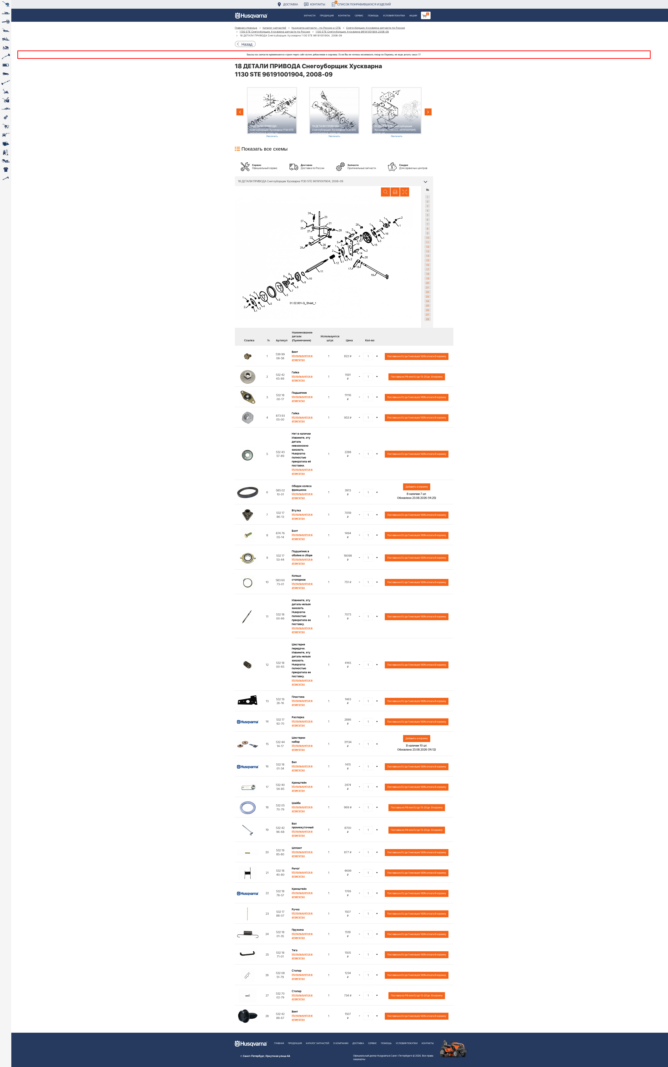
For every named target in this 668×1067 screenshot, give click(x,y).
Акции (413, 15)
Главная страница (246, 28)
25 (427, 305)
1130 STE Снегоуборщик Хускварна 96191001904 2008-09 (352, 32)
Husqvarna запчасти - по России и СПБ (316, 28)
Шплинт (297, 848)
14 (427, 255)
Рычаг (296, 868)
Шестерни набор (298, 740)
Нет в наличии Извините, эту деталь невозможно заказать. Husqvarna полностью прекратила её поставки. (301, 450)
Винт (295, 352)
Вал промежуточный (302, 826)
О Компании (340, 1043)
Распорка (298, 717)
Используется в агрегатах (302, 358)
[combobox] (334, 181)
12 (427, 246)
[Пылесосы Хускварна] (5, 152)
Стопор (296, 971)
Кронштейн (299, 783)
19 (427, 278)
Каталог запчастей (274, 28)
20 (427, 283)
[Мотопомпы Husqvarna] (5, 143)
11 (427, 242)
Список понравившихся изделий (363, 3)
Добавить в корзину (416, 487)
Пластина (298, 697)
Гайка (295, 372)
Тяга (294, 950)
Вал (294, 762)
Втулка (296, 510)
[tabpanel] (272, 112)
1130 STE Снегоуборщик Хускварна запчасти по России (275, 32)
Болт (295, 531)
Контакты (317, 4)
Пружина (298, 930)
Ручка (296, 909)
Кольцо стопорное (299, 578)
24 (427, 301)
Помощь (373, 15)
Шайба (296, 803)
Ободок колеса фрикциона (302, 488)
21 (427, 287)
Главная (279, 1043)
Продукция (327, 15)
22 (427, 292)
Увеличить (272, 136)
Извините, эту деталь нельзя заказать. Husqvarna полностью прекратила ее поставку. (301, 612)
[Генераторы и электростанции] (5, 126)
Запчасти (309, 15)
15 (427, 260)
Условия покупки (394, 15)
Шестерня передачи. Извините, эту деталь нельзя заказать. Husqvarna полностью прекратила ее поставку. (301, 660)
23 (427, 296)
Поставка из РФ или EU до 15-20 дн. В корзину (417, 377)
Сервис (359, 15)
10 (427, 237)
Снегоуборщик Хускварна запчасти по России (375, 28)
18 (427, 274)
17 (427, 269)
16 (427, 264)
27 (427, 314)
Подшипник (299, 393)
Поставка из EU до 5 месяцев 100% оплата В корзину (416, 356)
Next (428, 111)
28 (427, 319)
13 (427, 251)
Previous (239, 111)
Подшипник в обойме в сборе (302, 553)
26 (427, 310)
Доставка (290, 4)
